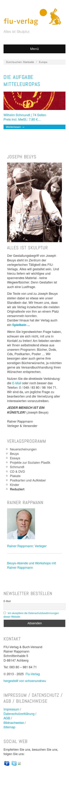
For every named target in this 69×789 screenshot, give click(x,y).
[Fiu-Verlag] (34, 16)
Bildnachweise (14, 722)
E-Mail (16, 383)
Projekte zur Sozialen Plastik (30, 462)
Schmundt (17, 466)
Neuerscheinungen (23, 449)
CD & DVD (17, 471)
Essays (15, 458)
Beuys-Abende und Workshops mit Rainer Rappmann (31, 565)
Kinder (14, 484)
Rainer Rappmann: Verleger (27, 545)
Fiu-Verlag (32, 673)
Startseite (28, 62)
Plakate (15, 475)
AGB (7, 718)
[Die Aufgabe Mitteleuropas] (34, 102)
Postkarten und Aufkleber (28, 480)
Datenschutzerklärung (19, 713)
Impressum (11, 709)
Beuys (14, 453)
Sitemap (9, 727)
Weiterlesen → (15, 127)
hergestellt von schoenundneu (25, 680)
